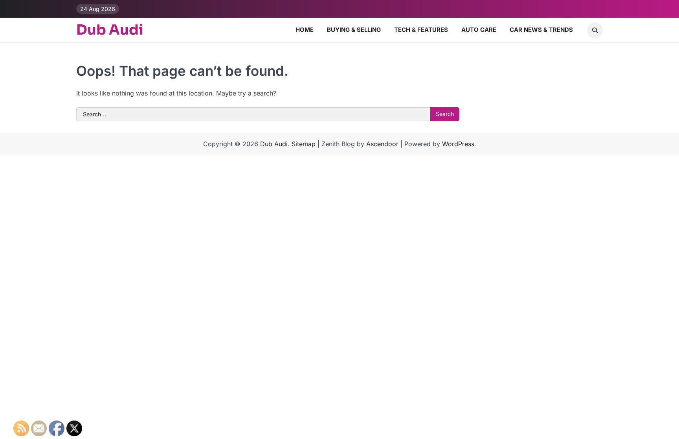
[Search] (595, 30)
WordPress (458, 144)
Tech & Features (421, 29)
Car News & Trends (541, 29)
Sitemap (304, 144)
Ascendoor (382, 144)
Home (304, 29)
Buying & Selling (354, 29)
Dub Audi (109, 30)
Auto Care (478, 29)
